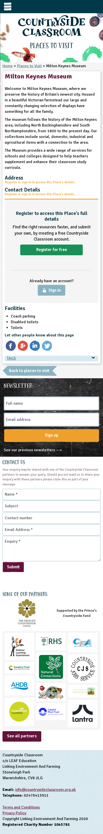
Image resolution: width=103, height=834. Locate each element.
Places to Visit (29, 66)
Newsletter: (18, 385)
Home (7, 66)
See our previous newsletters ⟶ (33, 450)
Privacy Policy (14, 813)
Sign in (54, 290)
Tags (11, 358)
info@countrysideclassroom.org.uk (45, 789)
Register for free (51, 249)
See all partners (22, 736)
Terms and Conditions (21, 807)
